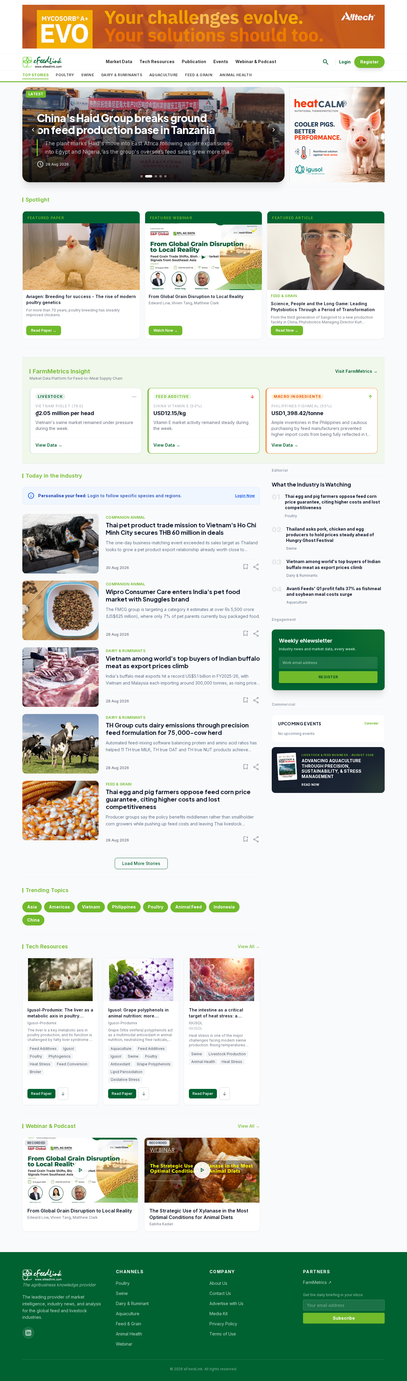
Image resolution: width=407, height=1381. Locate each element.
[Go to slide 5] (165, 176)
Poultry (65, 75)
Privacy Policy (223, 1323)
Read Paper (41, 1093)
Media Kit (218, 1313)
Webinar (124, 1343)
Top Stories (35, 75)
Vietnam (91, 906)
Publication (194, 61)
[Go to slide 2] (148, 176)
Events (220, 61)
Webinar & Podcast (255, 61)
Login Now (245, 495)
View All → (249, 946)
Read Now (310, 784)
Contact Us (220, 1293)
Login (345, 61)
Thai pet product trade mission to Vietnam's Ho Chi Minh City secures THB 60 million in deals (181, 528)
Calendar (371, 723)
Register (369, 61)
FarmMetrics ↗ (317, 1282)
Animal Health (236, 75)
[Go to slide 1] (141, 176)
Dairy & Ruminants (121, 75)
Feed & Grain (198, 75)
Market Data (119, 61)
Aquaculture (163, 75)
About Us (218, 1283)
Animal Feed (188, 906)
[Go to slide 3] (156, 176)
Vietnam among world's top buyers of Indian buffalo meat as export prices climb (183, 661)
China (33, 919)
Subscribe (344, 1318)
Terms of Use (222, 1333)
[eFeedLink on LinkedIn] (28, 1333)
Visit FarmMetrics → (356, 371)
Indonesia (224, 906)
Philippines (124, 906)
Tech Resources (157, 61)
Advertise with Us (226, 1303)
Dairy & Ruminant (132, 1303)
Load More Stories (141, 863)
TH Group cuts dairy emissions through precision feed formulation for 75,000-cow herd (177, 728)
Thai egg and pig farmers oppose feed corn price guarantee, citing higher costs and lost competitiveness (178, 799)
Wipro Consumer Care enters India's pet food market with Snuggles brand (173, 595)
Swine (87, 75)
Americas (59, 906)
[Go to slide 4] (160, 176)
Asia (32, 906)
